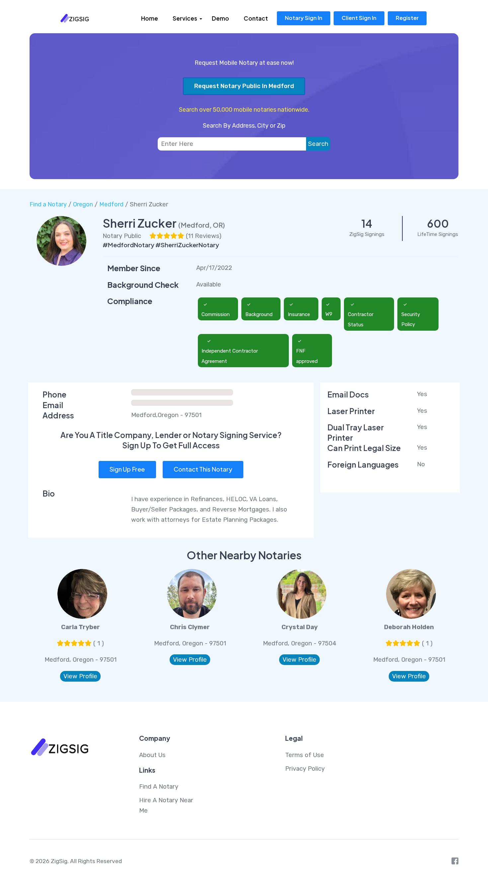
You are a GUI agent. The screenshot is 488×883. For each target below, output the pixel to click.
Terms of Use (304, 755)
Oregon (83, 204)
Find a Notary (48, 204)
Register (407, 17)
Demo (220, 18)
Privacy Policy (305, 768)
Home (149, 18)
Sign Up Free (127, 469)
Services (185, 18)
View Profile (80, 676)
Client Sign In (359, 17)
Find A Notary (158, 786)
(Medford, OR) (201, 225)
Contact (256, 18)
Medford (111, 204)
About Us (152, 755)
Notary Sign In (303, 17)
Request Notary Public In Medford (244, 86)
